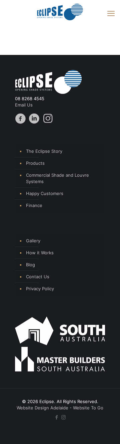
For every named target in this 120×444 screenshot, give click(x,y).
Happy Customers (44, 193)
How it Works (40, 252)
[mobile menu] (111, 13)
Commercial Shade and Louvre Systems (57, 178)
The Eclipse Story (44, 151)
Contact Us (37, 276)
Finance (34, 205)
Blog (30, 264)
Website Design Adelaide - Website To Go (60, 407)
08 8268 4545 (29, 98)
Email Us (24, 105)
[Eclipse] (60, 11)
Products (35, 163)
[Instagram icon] (63, 417)
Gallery (33, 240)
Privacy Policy (40, 288)
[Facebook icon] (56, 417)
